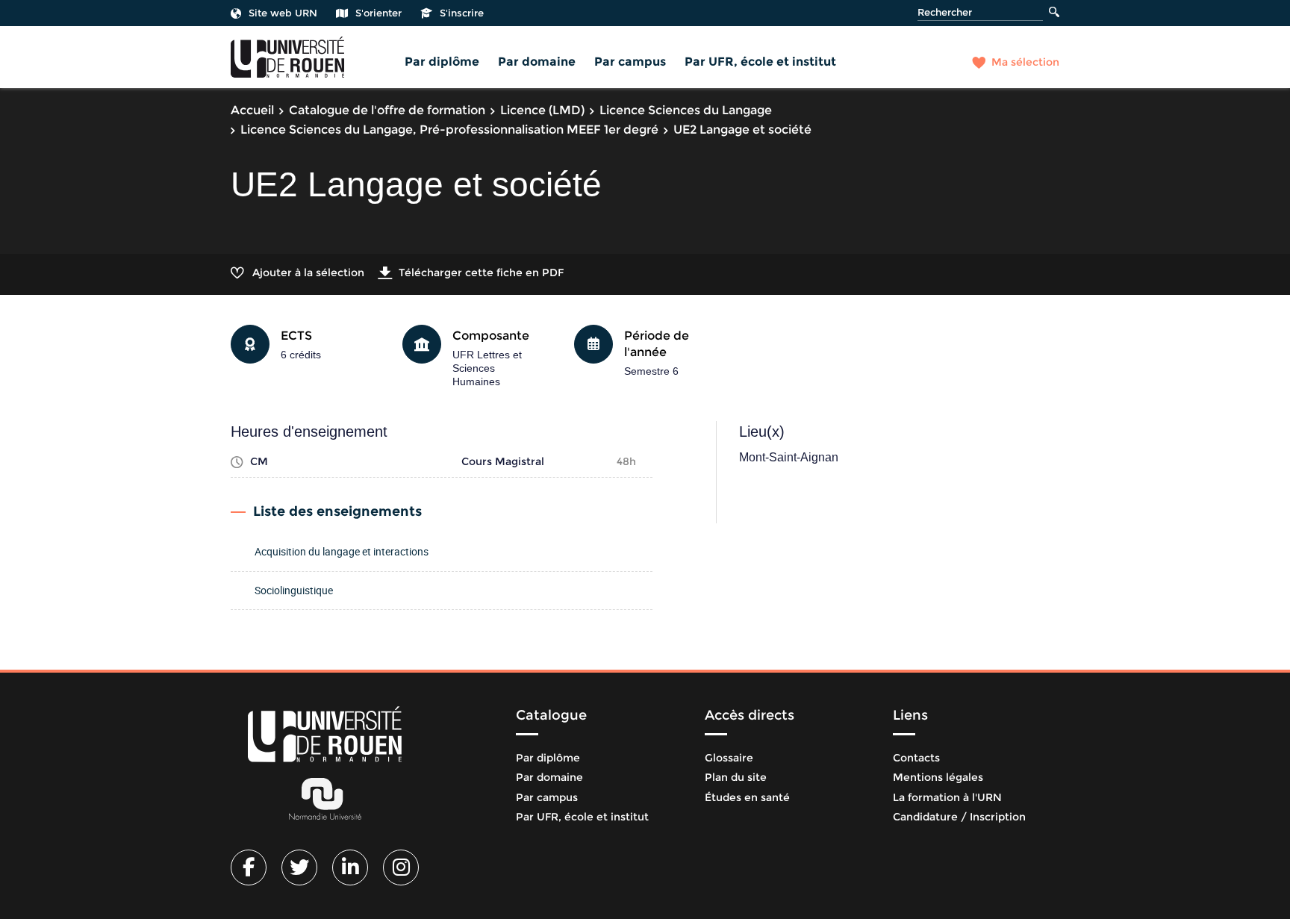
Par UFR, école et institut (760, 61)
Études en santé (747, 797)
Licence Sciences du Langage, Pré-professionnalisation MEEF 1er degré (449, 129)
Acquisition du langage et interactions (342, 551)
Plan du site (736, 777)
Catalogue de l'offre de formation (387, 110)
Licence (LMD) (542, 110)
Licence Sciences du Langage (685, 110)
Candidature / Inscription (959, 816)
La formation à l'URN (947, 797)
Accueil (252, 110)
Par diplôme (442, 61)
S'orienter (378, 13)
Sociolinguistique (294, 590)
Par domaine (537, 61)
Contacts (916, 757)
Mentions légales (938, 777)
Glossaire (729, 757)
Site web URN (283, 13)
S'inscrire (462, 13)
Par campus (630, 61)
